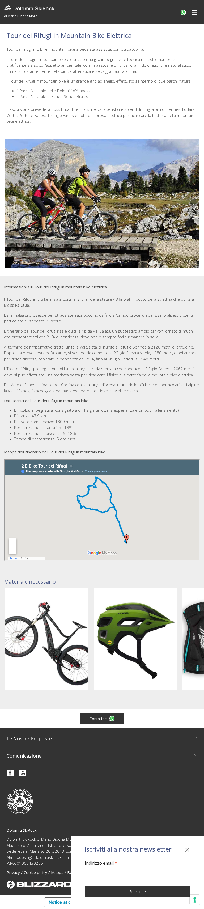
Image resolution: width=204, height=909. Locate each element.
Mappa (57, 872)
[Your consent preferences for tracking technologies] (195, 900)
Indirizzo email (101, 863)
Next (193, 203)
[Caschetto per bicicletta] (135, 639)
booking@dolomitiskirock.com (43, 857)
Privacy (13, 872)
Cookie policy (35, 872)
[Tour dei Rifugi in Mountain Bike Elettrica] (102, 203)
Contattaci (98, 718)
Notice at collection (68, 902)
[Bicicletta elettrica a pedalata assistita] (46, 639)
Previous (11, 203)
